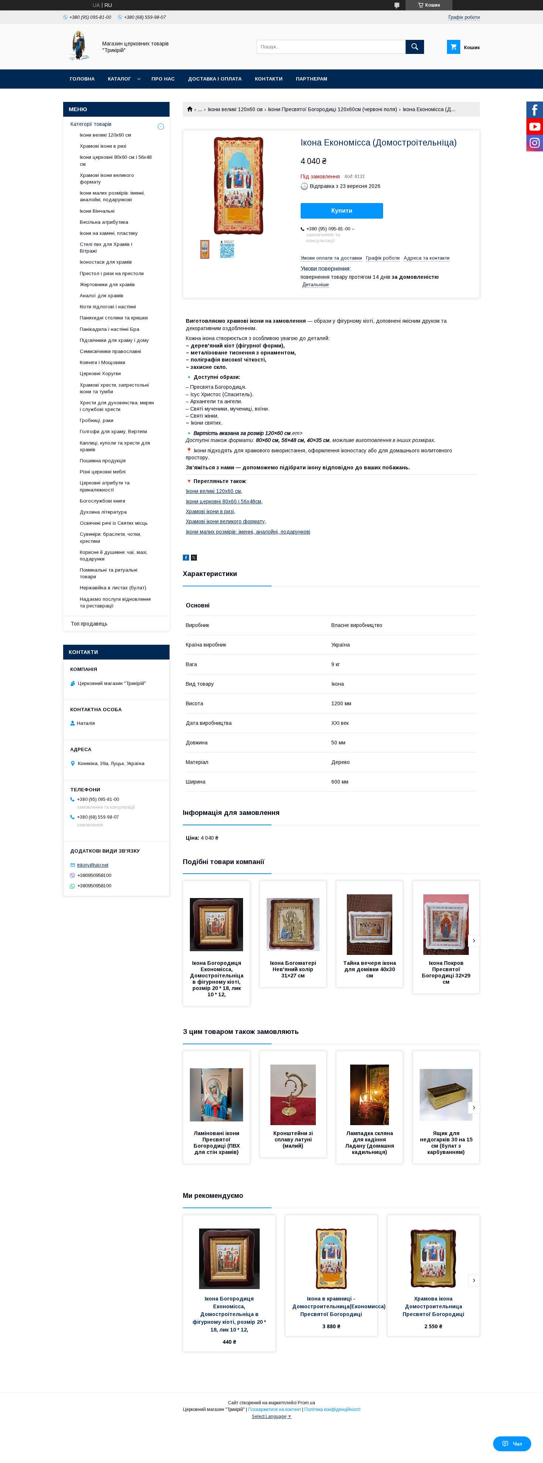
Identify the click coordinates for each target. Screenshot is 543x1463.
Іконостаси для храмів (106, 262)
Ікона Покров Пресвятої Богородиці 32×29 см (447, 972)
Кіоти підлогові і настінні (108, 306)
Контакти (269, 79)
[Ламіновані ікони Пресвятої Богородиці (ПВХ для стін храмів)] (216, 1088)
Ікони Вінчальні (97, 211)
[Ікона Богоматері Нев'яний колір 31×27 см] (293, 918)
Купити (341, 211)
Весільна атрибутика (104, 222)
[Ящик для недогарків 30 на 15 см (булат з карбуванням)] (446, 1088)
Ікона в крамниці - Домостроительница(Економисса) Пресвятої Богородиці (339, 1306)
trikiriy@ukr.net (92, 865)
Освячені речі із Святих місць (114, 523)
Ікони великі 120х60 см (235, 109)
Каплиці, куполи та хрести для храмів (115, 446)
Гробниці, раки (96, 420)
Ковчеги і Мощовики (102, 362)
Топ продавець (89, 624)
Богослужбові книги (102, 501)
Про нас (163, 79)
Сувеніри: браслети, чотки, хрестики (110, 537)
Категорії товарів (91, 124)
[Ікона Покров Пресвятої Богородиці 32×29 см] (446, 918)
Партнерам (311, 79)
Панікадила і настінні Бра (109, 329)
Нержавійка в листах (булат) (113, 587)
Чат (517, 1444)
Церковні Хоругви (100, 373)
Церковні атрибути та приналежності (105, 486)
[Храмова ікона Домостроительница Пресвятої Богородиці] (433, 1252)
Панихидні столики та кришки (114, 318)
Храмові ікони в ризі (210, 511)
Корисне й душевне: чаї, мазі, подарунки (113, 555)
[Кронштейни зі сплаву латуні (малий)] (293, 1088)
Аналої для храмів (101, 295)
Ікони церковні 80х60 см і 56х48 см (115, 160)
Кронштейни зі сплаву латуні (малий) (293, 1139)
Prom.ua (306, 1402)
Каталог (119, 79)
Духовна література (103, 512)
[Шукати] (415, 47)
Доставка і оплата (215, 79)
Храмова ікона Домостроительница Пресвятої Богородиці (433, 1306)
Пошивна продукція (103, 460)
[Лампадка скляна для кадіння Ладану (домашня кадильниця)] (370, 1088)
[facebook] (186, 559)
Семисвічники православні (110, 351)
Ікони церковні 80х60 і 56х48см (223, 501)
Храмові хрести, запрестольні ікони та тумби (114, 388)
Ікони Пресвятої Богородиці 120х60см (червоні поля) (332, 109)
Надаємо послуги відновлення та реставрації (115, 602)
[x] (194, 559)
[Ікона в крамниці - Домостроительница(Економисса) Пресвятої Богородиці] (332, 1252)
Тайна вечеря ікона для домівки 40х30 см (370, 969)
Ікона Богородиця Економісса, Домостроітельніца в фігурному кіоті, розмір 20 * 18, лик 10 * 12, (217, 978)
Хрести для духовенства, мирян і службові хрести (117, 406)
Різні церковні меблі (103, 471)
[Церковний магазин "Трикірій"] (78, 60)
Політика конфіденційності (332, 1409)
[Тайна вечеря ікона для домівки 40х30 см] (370, 918)
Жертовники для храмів (107, 284)
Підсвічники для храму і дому (114, 340)
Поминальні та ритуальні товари (108, 573)
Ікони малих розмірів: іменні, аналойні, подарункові (248, 532)
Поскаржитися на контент (274, 1409)
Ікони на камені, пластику (109, 233)
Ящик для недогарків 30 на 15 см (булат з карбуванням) (447, 1142)
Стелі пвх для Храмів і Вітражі (106, 247)
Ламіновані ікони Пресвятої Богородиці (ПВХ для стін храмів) (217, 1142)
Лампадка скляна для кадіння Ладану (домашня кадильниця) (370, 1142)
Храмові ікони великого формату (225, 521)
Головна (82, 79)
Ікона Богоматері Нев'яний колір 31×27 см (294, 969)
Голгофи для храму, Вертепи (113, 431)
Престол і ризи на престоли (112, 273)
